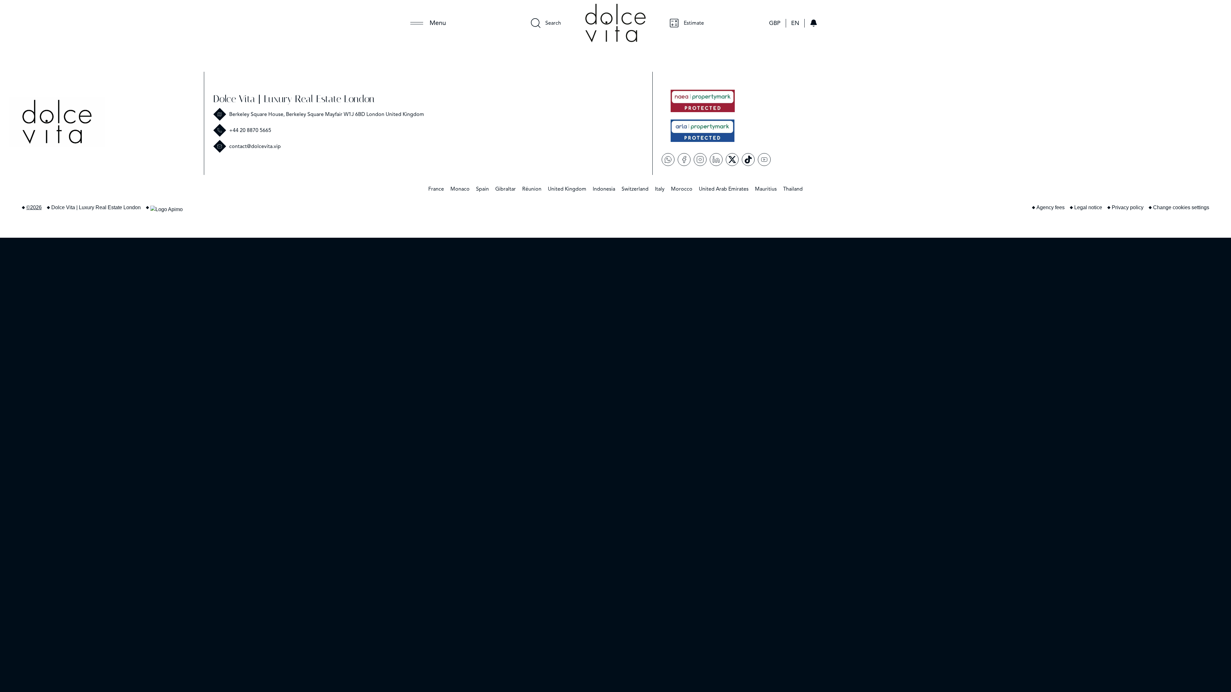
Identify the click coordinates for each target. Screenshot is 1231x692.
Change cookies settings (1181, 207)
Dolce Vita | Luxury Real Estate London (293, 99)
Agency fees (1050, 207)
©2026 (34, 207)
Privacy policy (1127, 207)
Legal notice (1088, 207)
